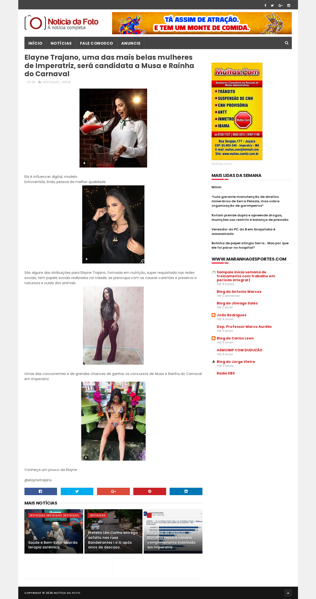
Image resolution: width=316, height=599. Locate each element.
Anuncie (131, 43)
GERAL (66, 82)
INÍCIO (35, 43)
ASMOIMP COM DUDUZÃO (239, 350)
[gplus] (280, 5)
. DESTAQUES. (97, 515)
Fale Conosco (96, 43)
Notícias (61, 43)
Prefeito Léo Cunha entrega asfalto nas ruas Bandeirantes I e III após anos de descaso (113, 540)
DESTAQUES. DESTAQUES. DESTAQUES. (54, 515)
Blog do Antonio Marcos (239, 291)
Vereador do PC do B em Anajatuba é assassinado (243, 231)
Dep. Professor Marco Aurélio (244, 326)
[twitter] (272, 5)
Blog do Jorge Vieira (236, 361)
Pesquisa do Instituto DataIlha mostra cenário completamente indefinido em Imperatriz (171, 540)
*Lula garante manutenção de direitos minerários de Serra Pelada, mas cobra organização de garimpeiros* (245, 201)
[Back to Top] (288, 593)
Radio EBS (226, 373)
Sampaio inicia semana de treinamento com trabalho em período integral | (246, 276)
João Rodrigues (231, 315)
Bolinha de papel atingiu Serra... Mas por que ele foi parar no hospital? (250, 245)
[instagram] (289, 5)
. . (149, 515)
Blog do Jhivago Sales (237, 303)
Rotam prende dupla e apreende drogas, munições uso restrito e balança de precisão (250, 217)
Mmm (216, 187)
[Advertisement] (253, 416)
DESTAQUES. (51, 82)
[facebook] (265, 5)
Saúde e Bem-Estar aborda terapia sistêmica (53, 545)
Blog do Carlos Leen (235, 338)
